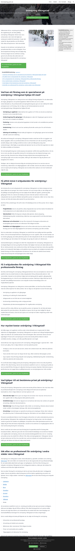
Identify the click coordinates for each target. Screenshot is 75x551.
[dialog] (37, 543)
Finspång (5, 490)
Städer (55, 2)
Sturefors (5, 496)
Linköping (6, 481)
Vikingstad (4, 461)
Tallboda (5, 499)
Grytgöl (5, 493)
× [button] (73, 537)
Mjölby (5, 484)
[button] (37, 549)
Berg (4, 487)
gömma (18, 72)
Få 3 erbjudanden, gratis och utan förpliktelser (37, 17)
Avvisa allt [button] (42, 546)
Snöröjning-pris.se (7, 2)
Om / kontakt (62, 2)
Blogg (69, 2)
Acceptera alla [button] (33, 546)
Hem (50, 2)
